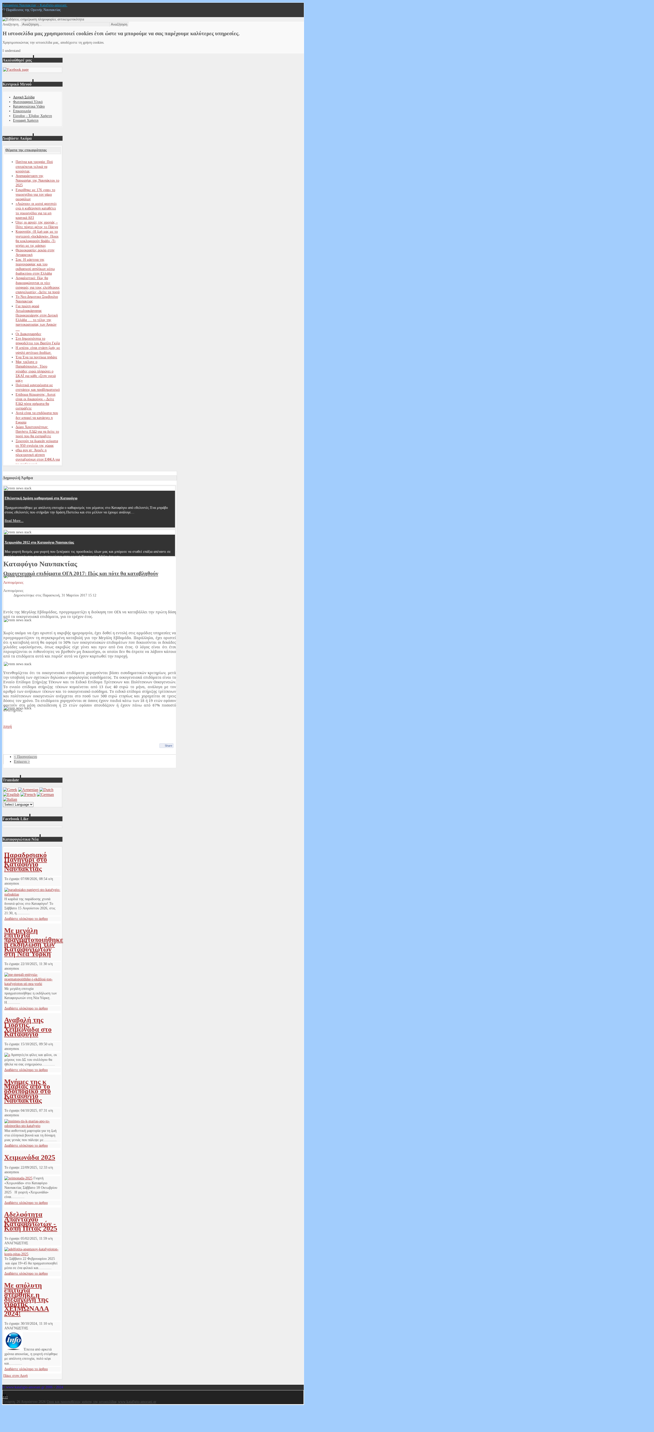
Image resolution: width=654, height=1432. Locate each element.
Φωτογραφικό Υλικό (28, 102)
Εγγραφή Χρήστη (25, 120)
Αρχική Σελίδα (23, 97)
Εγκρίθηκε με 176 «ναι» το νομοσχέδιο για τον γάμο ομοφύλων (35, 194)
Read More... (14, 521)
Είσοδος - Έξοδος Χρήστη (32, 116)
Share (168, 745)
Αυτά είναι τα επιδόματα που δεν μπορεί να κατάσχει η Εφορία (37, 417)
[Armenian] (28, 789)
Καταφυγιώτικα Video (29, 106)
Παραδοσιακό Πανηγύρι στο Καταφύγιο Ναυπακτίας (25, 862)
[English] (11, 794)
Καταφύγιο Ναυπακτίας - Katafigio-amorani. (35, 5)
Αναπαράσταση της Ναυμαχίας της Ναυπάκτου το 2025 (37, 180)
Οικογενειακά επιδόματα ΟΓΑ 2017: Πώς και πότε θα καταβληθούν (80, 573)
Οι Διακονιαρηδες (28, 334)
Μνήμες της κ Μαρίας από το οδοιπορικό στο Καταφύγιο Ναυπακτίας (27, 1091)
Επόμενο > (22, 762)
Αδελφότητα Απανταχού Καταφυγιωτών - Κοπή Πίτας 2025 (30, 1221)
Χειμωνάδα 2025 (29, 1157)
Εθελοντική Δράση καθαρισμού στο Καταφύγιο (41, 498)
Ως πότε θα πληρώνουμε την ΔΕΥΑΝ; (33, 718)
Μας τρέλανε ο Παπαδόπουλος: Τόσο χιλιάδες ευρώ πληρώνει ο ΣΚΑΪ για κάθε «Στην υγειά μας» (36, 371)
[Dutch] (46, 789)
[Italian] (10, 799)
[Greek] (10, 789)
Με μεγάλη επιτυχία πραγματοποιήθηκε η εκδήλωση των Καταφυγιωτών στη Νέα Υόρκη (33, 942)
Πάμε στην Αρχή (15, 1376)
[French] (28, 794)
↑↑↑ (5, 1397)
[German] (45, 794)
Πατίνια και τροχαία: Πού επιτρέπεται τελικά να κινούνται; (34, 166)
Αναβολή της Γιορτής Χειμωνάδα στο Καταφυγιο (28, 1027)
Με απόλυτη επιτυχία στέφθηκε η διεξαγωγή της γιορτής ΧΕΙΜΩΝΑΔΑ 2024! (26, 1299)
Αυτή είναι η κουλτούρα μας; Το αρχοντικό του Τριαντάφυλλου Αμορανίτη (62, 586)
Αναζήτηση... (12, 24)
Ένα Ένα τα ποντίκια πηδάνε (36, 357)
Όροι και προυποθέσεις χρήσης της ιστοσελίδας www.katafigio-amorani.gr (101, 1402)
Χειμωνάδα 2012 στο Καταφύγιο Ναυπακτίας (39, 542)
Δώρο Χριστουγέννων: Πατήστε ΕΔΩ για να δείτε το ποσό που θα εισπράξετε (37, 431)
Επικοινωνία (22, 111)
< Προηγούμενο (25, 757)
